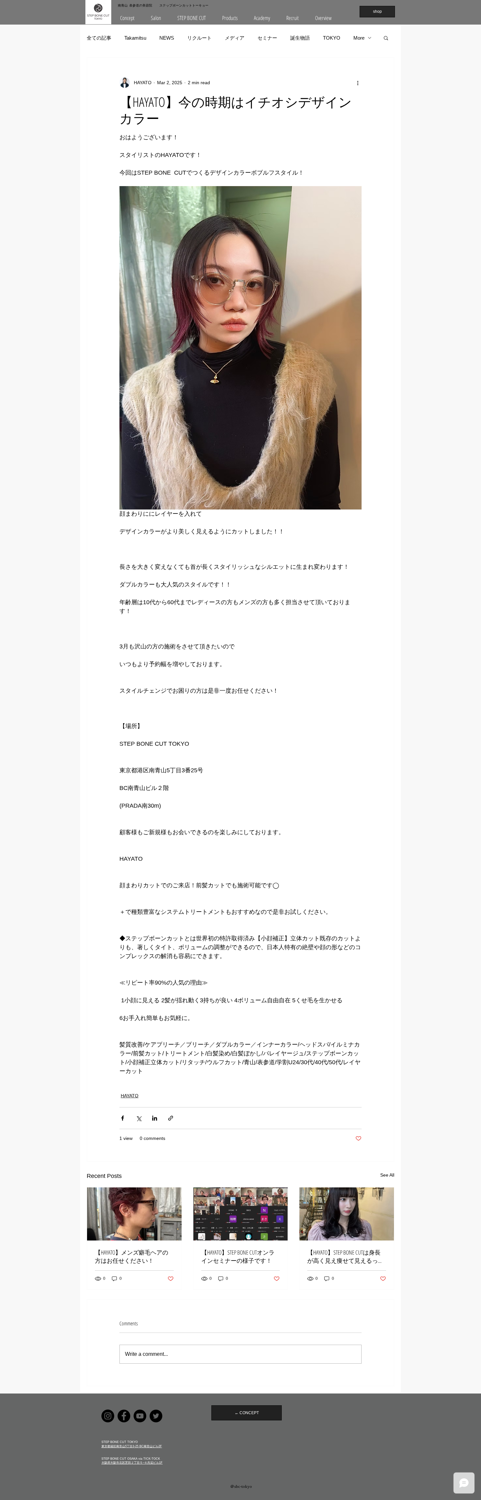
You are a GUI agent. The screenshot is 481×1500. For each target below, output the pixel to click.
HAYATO (129, 1095)
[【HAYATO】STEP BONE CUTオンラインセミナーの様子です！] (240, 1213)
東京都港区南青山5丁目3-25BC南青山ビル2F (131, 1446)
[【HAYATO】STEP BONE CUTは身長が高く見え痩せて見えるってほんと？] (346, 1213)
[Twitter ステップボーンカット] (156, 1416)
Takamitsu (135, 38)
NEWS (166, 38)
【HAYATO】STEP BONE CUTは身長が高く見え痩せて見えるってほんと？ (345, 1256)
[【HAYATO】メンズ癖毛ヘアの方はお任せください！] (134, 1213)
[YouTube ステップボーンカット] (140, 1416)
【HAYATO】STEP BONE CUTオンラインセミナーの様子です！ (238, 1256)
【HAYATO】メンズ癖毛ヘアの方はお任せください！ (131, 1256)
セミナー (267, 38)
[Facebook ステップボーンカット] (123, 1416)
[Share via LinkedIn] (154, 1118)
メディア (234, 38)
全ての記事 (99, 38)
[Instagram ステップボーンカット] (107, 1416)
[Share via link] (171, 1118)
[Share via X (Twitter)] (138, 1118)
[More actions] (358, 83)
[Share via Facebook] (122, 1118)
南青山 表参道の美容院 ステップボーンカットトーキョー (163, 5)
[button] (156, 18)
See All (387, 1175)
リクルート (199, 38)
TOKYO (331, 38)
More (359, 38)
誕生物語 (300, 38)
